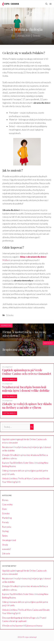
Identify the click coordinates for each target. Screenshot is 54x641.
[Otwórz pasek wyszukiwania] (46, 4)
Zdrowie (6, 553)
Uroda (5, 544)
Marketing (7, 518)
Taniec (5, 535)
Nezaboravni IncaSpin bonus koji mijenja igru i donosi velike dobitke (25, 389)
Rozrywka (6, 527)
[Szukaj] (32, 427)
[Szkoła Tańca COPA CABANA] (10, 4)
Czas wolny (7, 504)
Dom (4, 509)
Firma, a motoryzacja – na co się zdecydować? (24, 333)
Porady (5, 522)
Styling (5, 531)
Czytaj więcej (9, 379)
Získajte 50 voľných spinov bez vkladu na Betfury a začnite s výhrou (27, 405)
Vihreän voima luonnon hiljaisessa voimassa (22, 625)
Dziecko (9, 315)
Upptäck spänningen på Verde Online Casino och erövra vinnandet (26, 372)
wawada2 (6, 549)
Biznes (5, 500)
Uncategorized (7, 367)
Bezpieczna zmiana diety (19, 349)
